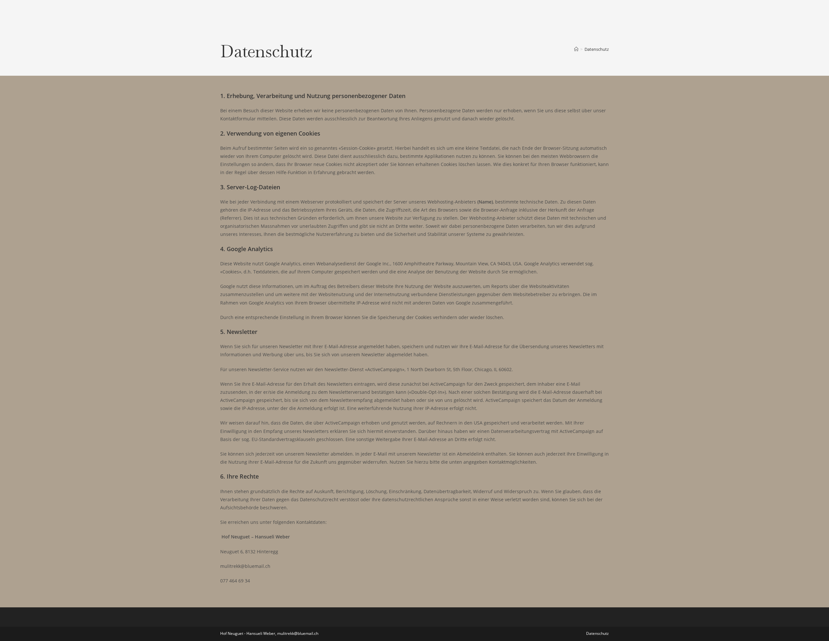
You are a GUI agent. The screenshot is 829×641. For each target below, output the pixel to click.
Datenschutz (597, 49)
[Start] (576, 49)
